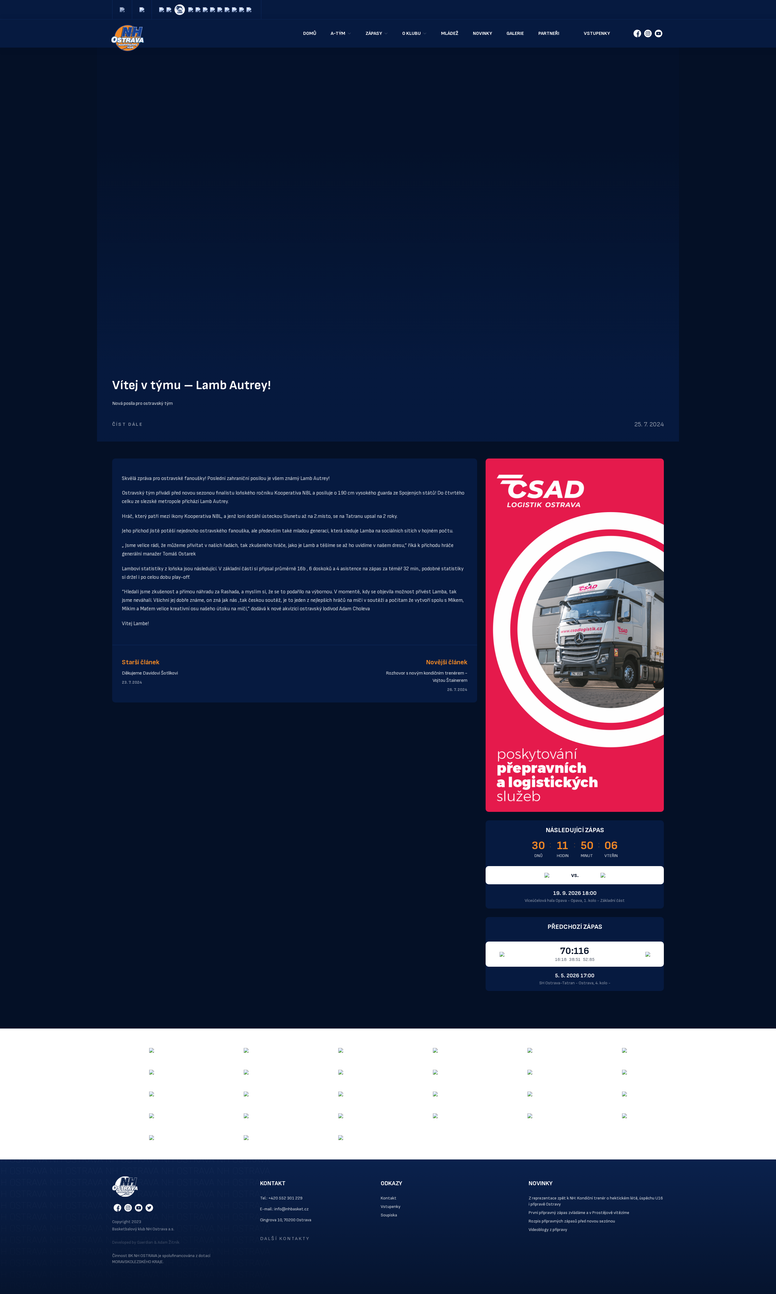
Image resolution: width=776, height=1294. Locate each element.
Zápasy (374, 33)
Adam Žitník (168, 1242)
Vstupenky (597, 33)
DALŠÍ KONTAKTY (285, 1239)
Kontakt (388, 1198)
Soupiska (389, 1215)
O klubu (411, 33)
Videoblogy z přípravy (548, 1229)
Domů (309, 33)
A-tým (338, 33)
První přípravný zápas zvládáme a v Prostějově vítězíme (579, 1212)
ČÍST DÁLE (127, 424)
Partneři (548, 33)
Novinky (482, 33)
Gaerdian (145, 1242)
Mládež (449, 33)
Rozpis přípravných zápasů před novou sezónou (572, 1221)
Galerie (515, 33)
